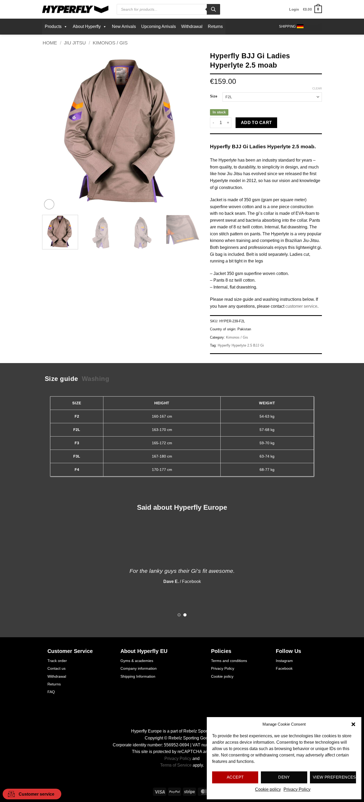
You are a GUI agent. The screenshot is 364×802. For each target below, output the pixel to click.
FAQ (51, 692)
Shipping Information (137, 676)
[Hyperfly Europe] (75, 9)
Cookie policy (268, 789)
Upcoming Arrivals (158, 26)
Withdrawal (192, 26)
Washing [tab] (95, 378)
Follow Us (288, 651)
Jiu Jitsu (75, 43)
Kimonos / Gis (110, 43)
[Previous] (52, 131)
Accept (235, 777)
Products (53, 26)
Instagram (284, 661)
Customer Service (70, 651)
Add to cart (256, 122)
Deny (284, 777)
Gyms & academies (136, 661)
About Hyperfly (87, 26)
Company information (138, 668)
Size (213, 96)
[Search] (213, 9)
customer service (301, 306)
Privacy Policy (297, 789)
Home (50, 43)
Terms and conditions (229, 661)
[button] (353, 724)
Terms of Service (176, 765)
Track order (57, 661)
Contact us (56, 668)
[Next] (192, 131)
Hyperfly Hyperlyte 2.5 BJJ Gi (241, 345)
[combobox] (299, 27)
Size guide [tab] (61, 378)
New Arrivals (124, 26)
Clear (317, 88)
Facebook (284, 668)
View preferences (334, 777)
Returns (215, 26)
